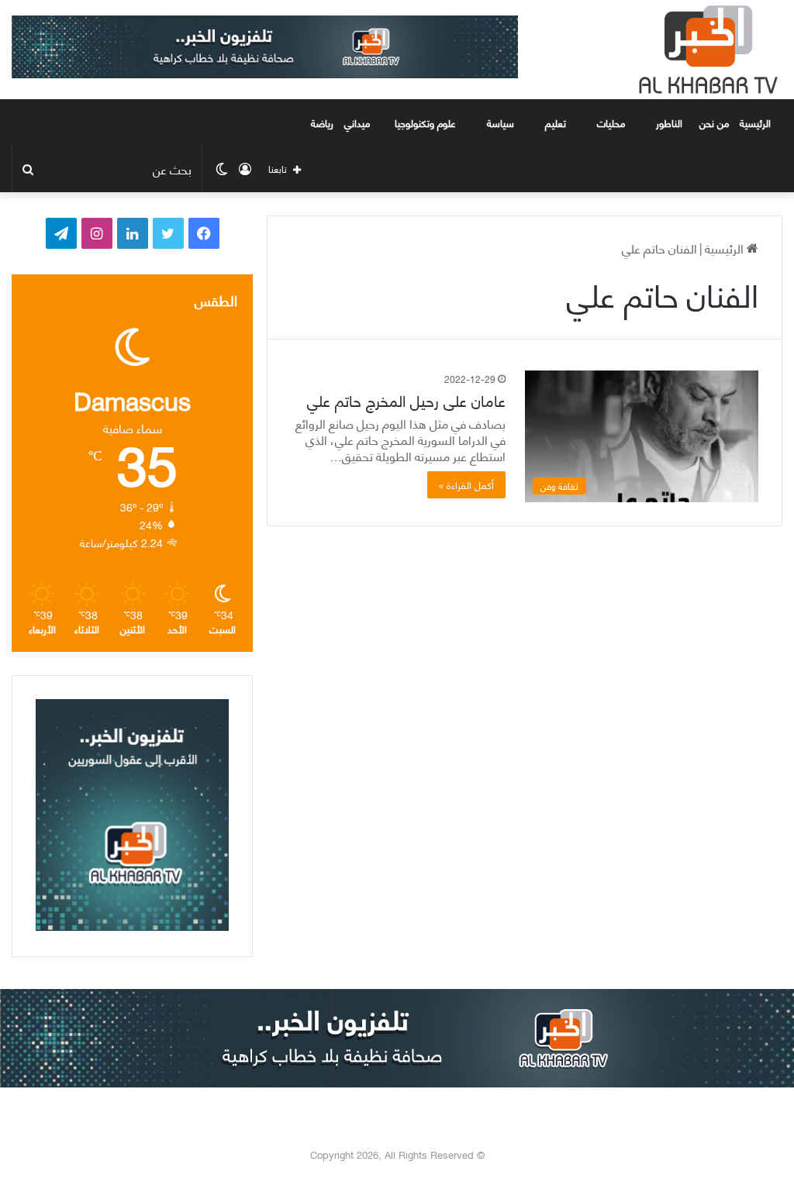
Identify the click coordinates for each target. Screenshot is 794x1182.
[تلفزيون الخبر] (704, 49)
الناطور (669, 122)
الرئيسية (757, 122)
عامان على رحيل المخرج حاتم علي (406, 399)
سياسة (500, 122)
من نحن (714, 122)
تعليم (555, 122)
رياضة (322, 122)
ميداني (357, 122)
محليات (611, 122)
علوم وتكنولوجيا (425, 122)
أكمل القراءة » (466, 484)
